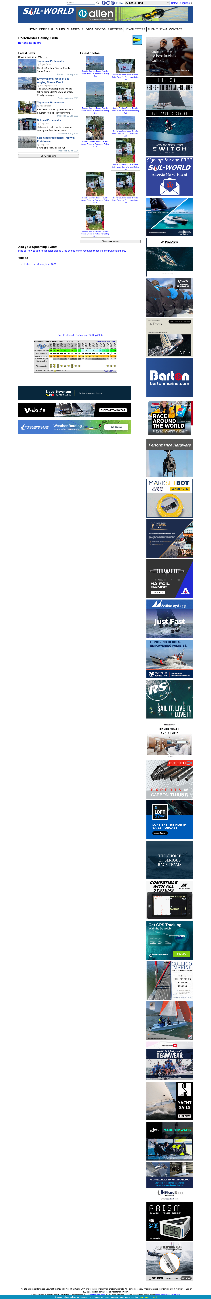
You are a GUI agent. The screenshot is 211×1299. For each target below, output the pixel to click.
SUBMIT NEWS (157, 29)
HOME (33, 29)
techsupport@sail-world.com (167, 1294)
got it (155, 1296)
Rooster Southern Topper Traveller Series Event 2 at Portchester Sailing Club (95, 73)
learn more (144, 1296)
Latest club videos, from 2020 (40, 264)
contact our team (97, 1294)
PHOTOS (87, 29)
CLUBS (60, 29)
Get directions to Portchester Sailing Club (80, 335)
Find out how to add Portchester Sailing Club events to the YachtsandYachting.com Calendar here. (72, 250)
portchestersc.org (30, 42)
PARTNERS (115, 29)
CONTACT (175, 29)
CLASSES (73, 29)
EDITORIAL (46, 29)
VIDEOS (100, 29)
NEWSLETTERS (135, 29)
